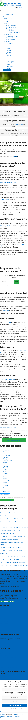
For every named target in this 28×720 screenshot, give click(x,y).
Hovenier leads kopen (6, 643)
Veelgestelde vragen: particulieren (9, 666)
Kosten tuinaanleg (11, 25)
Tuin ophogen (9, 29)
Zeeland (8, 68)
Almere (5, 462)
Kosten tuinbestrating (14, 32)
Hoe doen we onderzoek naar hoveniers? (11, 663)
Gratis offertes (7, 70)
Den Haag (6, 453)
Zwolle (5, 478)
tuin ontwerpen (6, 322)
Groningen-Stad (7, 460)
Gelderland (9, 54)
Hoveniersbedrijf (7, 18)
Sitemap (15, 714)
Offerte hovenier (10, 22)
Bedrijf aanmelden (5, 644)
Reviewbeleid (3, 718)
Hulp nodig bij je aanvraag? (7, 659)
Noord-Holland (4, 623)
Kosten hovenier (10, 20)
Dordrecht (5, 485)
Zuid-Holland (3, 627)
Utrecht (8, 64)
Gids (4, 16)
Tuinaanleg (6, 23)
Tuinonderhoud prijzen (12, 36)
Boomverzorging (10, 39)
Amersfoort (6, 473)
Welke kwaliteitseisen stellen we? (9, 661)
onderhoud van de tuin (8, 379)
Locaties (5, 47)
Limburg (8, 59)
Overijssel (8, 57)
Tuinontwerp (6, 41)
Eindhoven (6, 457)
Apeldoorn (6, 477)
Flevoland (8, 50)
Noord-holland (10, 63)
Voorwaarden (10, 716)
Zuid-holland (9, 66)
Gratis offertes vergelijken (14, 440)
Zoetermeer (6, 480)
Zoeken (16, 156)
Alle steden (3, 630)
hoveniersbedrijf (4, 199)
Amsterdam (6, 450)
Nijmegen (5, 466)
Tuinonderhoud (7, 34)
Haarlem (5, 469)
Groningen (9, 55)
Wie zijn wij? (9, 14)
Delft (4, 489)
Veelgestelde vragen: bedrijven (8, 667)
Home (4, 13)
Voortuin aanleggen (11, 27)
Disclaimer (17, 716)
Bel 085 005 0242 (5, 654)
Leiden (5, 482)
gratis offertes (19, 124)
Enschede (5, 468)
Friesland (8, 52)
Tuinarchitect (9, 43)
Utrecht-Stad (6, 455)
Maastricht (6, 484)
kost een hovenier (5, 225)
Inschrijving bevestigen (14, 705)
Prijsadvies (3, 677)
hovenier (2, 714)
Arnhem (5, 471)
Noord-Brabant (4, 621)
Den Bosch (6, 475)
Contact (2, 652)
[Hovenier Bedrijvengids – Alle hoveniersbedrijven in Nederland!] (11, 8)
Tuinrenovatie (9, 38)
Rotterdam (6, 452)
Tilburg (5, 459)
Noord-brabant (10, 61)
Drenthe (8, 48)
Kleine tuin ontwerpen (12, 45)
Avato (20, 586)
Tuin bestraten (10, 30)
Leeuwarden (6, 491)
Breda (4, 464)
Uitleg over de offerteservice (8, 657)
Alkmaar (5, 487)
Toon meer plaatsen (5, 494)
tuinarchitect (5, 310)
